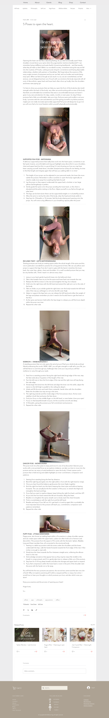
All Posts (16, 8)
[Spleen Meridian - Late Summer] (27, 635)
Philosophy (34, 8)
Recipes (73, 8)
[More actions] (85, 20)
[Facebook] (50, 702)
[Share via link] (36, 610)
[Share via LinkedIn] (32, 610)
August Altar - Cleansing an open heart (54, 646)
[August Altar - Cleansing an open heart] (54, 635)
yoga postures (49, 600)
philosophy (39, 600)
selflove (58, 600)
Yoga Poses (52, 8)
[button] (19, 688)
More (87, 8)
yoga (32, 600)
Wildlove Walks (63, 8)
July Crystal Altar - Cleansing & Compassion (81, 646)
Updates (25, 8)
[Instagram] (50, 699)
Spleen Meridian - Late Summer (26, 645)
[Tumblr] (50, 710)
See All (93, 624)
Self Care (43, 8)
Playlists (80, 8)
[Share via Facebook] (24, 610)
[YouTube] (50, 707)
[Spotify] (50, 704)
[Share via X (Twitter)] (28, 610)
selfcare (26, 600)
